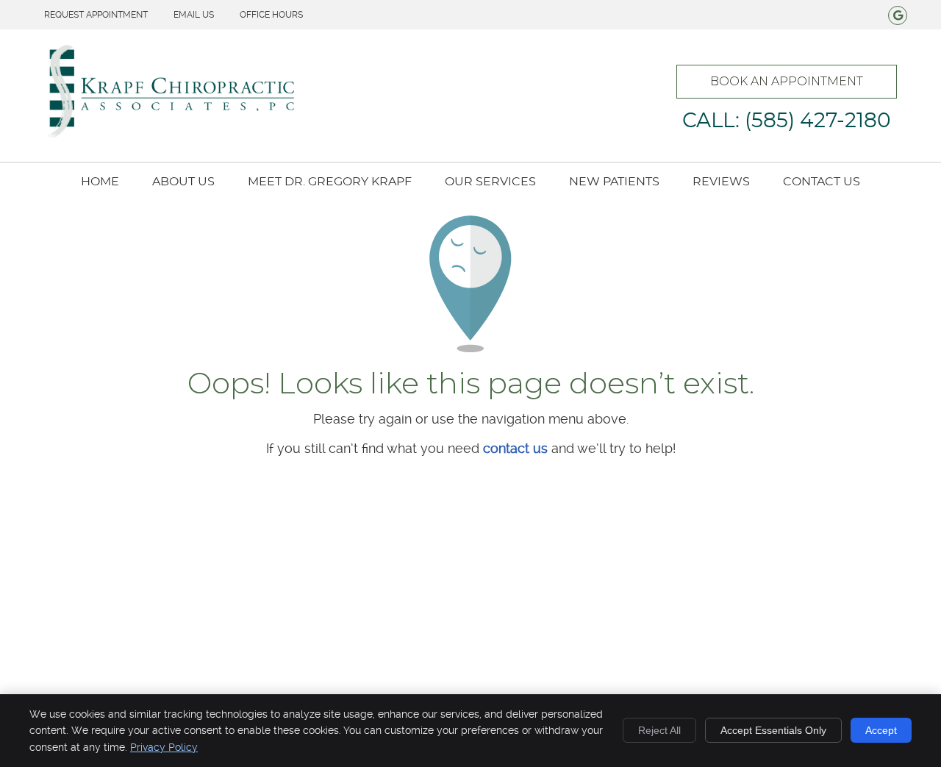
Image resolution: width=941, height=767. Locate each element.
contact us (515, 448)
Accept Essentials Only (773, 730)
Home (100, 182)
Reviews (721, 182)
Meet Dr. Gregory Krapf (330, 182)
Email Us (193, 15)
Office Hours (271, 15)
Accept (881, 730)
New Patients (614, 182)
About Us (183, 182)
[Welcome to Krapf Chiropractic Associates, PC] (169, 135)
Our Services (490, 182)
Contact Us (821, 182)
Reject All (659, 730)
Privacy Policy (164, 747)
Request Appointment (96, 15)
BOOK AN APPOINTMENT (786, 81)
